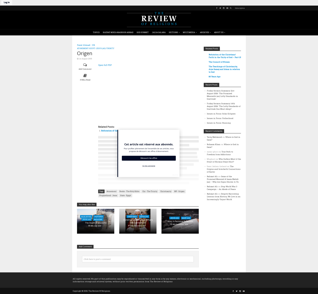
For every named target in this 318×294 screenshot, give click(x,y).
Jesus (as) (101, 48)
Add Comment (85, 69)
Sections (173, 32)
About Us (218, 32)
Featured (99, 216)
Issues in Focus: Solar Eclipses (221, 113)
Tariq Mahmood (214, 137)
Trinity (110, 48)
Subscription (240, 8)
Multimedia (189, 32)
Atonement (83, 48)
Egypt (92, 48)
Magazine (98, 219)
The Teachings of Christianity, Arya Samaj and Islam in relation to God (224, 69)
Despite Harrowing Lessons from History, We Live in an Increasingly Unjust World (223, 196)
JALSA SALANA (159, 32)
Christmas (132, 216)
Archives (204, 32)
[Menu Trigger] (2, 2)
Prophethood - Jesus (108, 195)
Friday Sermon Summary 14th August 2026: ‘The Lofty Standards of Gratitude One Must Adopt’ (223, 106)
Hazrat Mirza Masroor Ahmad (118, 32)
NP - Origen (179, 191)
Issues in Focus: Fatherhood (220, 118)
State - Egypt (125, 195)
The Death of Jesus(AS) (95, 222)
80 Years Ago (214, 76)
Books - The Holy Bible (129, 191)
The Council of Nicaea (219, 62)
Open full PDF (105, 65)
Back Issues (86, 216)
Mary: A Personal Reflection (180, 221)
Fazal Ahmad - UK (86, 45)
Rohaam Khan (213, 144)
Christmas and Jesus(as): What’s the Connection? (138, 221)
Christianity (165, 191)
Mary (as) (186, 218)
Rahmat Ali (212, 176)
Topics (96, 32)
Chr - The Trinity (149, 191)
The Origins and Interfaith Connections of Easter (223, 169)
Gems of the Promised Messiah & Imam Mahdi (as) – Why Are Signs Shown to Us (223, 179)
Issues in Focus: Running (219, 123)
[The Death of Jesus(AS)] (95, 221)
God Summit (143, 32)
